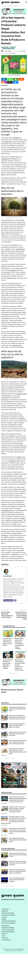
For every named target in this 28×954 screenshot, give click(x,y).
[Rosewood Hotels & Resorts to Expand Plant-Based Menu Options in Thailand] (8, 654)
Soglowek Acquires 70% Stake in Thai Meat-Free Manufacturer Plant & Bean (17, 733)
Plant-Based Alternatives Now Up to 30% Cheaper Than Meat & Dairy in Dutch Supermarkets (17, 742)
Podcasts (4, 917)
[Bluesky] (15, 82)
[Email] (15, 79)
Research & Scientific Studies (21, 630)
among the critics (21, 393)
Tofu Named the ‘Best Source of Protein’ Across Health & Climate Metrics (17, 709)
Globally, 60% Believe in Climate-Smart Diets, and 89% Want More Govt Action (17, 863)
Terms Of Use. (20, 950)
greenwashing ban (6, 510)
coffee (19, 457)
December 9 (5, 159)
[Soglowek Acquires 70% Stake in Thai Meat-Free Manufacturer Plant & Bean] (4, 733)
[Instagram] (4, 82)
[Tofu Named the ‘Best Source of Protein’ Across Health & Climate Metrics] (8, 633)
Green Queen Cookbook (8, 923)
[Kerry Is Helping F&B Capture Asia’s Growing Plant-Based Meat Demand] (4, 839)
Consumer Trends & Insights (8, 48)
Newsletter (5, 911)
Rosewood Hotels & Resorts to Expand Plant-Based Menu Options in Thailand (17, 725)
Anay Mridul (7, 576)
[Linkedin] (4, 79)
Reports (4, 919)
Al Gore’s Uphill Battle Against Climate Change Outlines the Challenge (17, 879)
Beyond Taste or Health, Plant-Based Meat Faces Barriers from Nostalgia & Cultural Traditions (17, 717)
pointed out (4, 535)
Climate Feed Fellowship (8, 921)
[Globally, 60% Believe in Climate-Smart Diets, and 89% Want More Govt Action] (4, 863)
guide (22, 518)
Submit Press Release (8, 927)
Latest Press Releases (8, 929)
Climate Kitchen (6, 939)
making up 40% (11, 278)
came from (13, 270)
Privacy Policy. (13, 950)
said (2, 449)
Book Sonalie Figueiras (8, 931)
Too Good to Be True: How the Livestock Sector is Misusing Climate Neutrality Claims (21, 615)
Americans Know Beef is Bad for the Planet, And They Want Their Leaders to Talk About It (17, 871)
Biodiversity (12, 47)
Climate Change (5, 47)
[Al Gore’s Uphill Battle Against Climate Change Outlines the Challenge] (4, 879)
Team (3, 935)
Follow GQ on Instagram (8, 915)
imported (4, 266)
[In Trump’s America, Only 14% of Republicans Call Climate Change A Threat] (4, 854)
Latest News (5, 909)
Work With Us (5, 925)
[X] (10, 82)
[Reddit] (21, 79)
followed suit (7, 141)
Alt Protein (5, 630)
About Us (4, 933)
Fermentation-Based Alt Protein (21, 651)
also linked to (13, 461)
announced (16, 138)
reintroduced (16, 345)
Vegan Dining (6, 651)
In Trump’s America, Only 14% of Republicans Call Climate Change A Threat (18, 854)
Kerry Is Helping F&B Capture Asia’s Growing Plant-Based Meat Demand (18, 840)
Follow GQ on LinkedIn (8, 913)
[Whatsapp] (10, 79)
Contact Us (5, 937)
